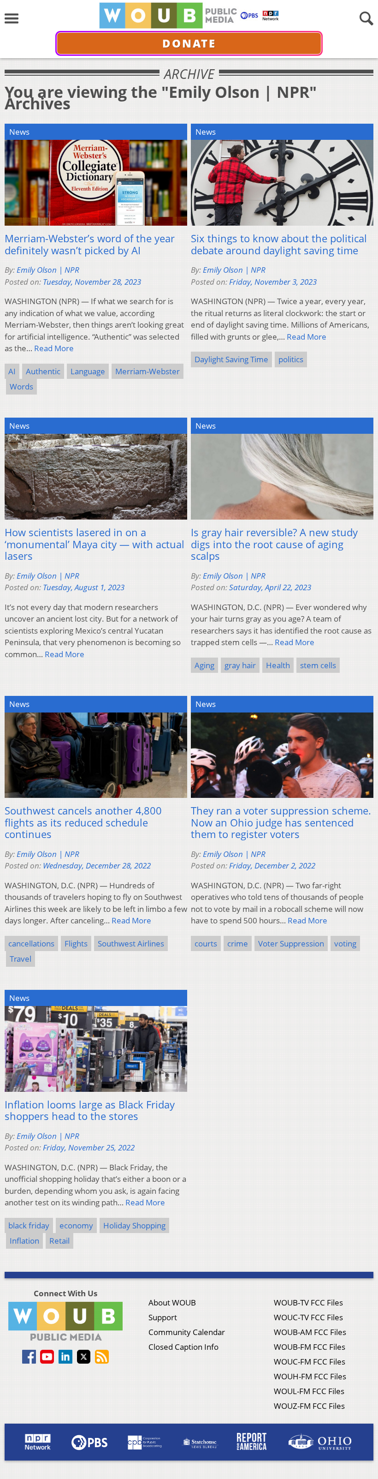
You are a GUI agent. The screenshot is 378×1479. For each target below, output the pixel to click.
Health (278, 665)
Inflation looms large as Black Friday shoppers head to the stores (90, 1110)
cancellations (31, 943)
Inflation (24, 1240)
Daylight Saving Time (231, 359)
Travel (20, 958)
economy (76, 1225)
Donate (189, 43)
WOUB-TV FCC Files (308, 1302)
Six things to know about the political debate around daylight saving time (279, 244)
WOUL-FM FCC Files (309, 1391)
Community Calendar (186, 1332)
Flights (76, 943)
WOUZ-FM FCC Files (309, 1406)
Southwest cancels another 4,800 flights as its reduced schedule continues (83, 822)
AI (12, 371)
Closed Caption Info (183, 1346)
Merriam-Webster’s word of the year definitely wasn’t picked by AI (90, 244)
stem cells (318, 665)
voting (345, 943)
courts (206, 943)
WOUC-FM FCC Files (309, 1361)
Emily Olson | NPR (48, 269)
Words (21, 386)
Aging (204, 665)
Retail (59, 1240)
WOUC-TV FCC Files (308, 1317)
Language (88, 371)
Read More (54, 348)
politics (290, 359)
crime (237, 943)
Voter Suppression (291, 943)
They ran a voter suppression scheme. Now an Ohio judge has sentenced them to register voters (281, 822)
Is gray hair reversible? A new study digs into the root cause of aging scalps (274, 544)
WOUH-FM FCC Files (310, 1376)
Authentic (43, 371)
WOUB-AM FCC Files (310, 1332)
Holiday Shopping (134, 1225)
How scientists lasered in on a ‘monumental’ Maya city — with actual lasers (94, 544)
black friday (28, 1225)
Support (162, 1317)
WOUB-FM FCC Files (309, 1346)
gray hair (240, 665)
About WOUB (172, 1302)
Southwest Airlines (131, 943)
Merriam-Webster (147, 371)
